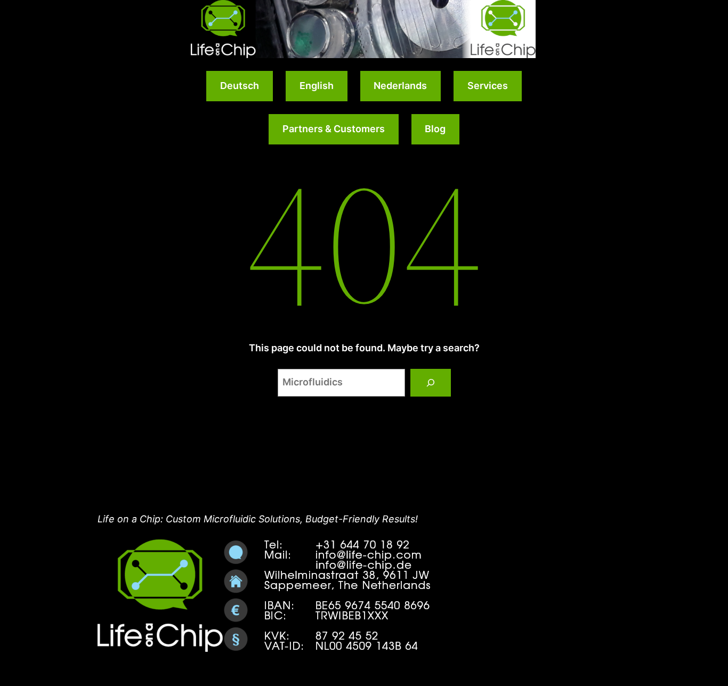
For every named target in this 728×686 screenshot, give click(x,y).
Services (487, 85)
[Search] (430, 383)
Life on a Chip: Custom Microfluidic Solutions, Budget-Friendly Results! (258, 518)
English (317, 85)
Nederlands (400, 85)
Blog (435, 128)
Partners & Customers (333, 128)
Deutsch (239, 85)
